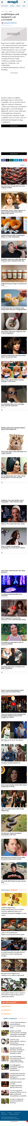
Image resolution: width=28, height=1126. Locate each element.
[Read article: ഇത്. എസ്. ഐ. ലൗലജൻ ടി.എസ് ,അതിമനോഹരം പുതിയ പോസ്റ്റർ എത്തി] (14, 965)
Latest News (4, 6)
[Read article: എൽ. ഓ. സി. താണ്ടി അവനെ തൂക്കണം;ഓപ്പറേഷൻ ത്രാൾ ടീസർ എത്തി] (14, 924)
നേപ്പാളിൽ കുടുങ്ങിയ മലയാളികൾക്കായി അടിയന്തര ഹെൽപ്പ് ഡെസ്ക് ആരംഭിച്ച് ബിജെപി (13, 954)
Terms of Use (17, 1112)
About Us (3, 1112)
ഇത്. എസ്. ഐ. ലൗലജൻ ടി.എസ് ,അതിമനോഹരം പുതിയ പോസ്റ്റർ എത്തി (12, 974)
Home (2, 11)
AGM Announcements (14, 1114)
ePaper (12, 6)
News (6, 11)
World (10, 11)
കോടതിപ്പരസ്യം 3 (6, 1014)
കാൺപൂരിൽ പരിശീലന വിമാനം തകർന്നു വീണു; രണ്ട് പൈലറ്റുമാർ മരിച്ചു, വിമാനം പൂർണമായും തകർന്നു (13, 995)
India (24, 6)
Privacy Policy (4, 1114)
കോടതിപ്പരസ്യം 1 (6, 1006)
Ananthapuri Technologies (13, 1118)
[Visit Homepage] (12, 2)
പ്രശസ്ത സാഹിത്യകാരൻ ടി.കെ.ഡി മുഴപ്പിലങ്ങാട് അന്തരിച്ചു (16, 1101)
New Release (5, 929)
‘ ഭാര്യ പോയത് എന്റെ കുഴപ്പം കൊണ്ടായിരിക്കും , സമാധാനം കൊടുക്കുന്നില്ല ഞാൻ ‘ (18, 1025)
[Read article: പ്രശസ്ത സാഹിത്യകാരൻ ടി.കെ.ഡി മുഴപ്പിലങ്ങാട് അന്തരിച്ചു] (5, 1101)
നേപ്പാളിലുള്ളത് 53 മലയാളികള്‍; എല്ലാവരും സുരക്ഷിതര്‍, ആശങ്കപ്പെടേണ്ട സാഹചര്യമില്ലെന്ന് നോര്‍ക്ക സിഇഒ (17, 1069)
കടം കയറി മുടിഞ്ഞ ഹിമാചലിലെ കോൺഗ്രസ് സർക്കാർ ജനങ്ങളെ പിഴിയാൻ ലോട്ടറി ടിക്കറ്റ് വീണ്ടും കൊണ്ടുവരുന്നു (17, 1060)
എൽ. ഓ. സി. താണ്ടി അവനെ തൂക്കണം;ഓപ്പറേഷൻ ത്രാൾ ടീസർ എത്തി (12, 933)
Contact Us (9, 1112)
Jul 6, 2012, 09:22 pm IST (7, 25)
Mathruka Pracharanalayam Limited (9, 1117)
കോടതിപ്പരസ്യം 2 (6, 1010)
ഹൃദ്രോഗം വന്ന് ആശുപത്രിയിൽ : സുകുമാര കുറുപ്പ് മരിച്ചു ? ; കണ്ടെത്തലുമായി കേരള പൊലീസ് (18, 1043)
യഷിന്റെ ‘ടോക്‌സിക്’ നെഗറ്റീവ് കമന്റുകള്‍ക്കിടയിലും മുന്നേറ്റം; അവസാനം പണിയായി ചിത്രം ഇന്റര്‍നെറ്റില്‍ (16, 1086)
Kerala (18, 6)
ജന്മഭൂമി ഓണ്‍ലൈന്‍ (10, 23)
